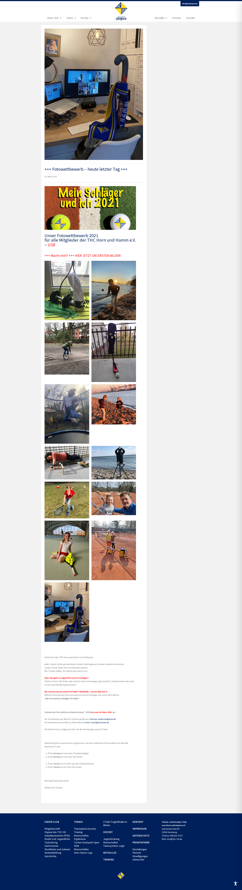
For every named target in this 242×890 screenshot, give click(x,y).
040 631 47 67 (176, 835)
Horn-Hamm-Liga (83, 852)
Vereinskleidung (53, 852)
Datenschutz (140, 835)
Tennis (69, 17)
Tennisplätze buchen (85, 828)
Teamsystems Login (114, 845)
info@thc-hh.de (174, 839)
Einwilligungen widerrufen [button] (140, 858)
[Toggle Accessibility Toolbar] (235, 883)
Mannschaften (81, 835)
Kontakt (190, 17)
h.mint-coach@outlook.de (96, 722)
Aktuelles (160, 17)
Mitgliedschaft (52, 828)
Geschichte (50, 856)
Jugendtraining (111, 839)
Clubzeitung (51, 842)
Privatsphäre (141, 842)
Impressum (139, 828)
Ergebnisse (80, 839)
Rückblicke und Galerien (57, 849)
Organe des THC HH (55, 832)
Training (78, 832)
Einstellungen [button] (139, 849)
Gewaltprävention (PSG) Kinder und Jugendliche (57, 837)
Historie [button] (136, 852)
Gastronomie (51, 845)
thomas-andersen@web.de (102, 719)
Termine (176, 17)
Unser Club (53, 17)
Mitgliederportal (189, 3)
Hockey (85, 17)
